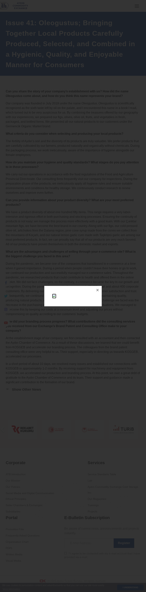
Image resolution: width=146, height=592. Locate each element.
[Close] (97, 290)
